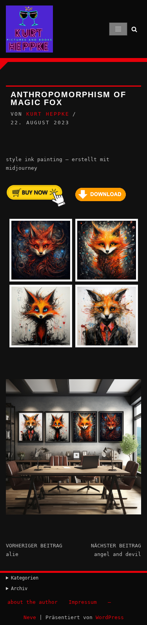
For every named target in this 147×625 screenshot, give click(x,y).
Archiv (19, 588)
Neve (30, 617)
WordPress (110, 617)
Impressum (83, 602)
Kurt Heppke (47, 114)
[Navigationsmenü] (118, 29)
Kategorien (24, 578)
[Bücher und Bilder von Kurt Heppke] (29, 29)
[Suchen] (134, 29)
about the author (32, 602)
